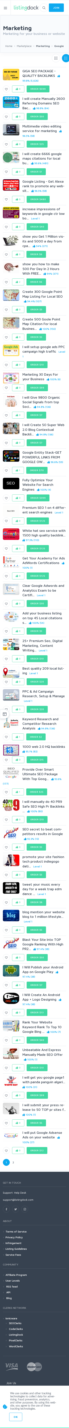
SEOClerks (15, 1323)
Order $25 (37, 144)
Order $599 (38, 88)
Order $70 (37, 470)
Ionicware (11, 1318)
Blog (9, 1298)
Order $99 (37, 387)
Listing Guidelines (16, 1248)
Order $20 (37, 681)
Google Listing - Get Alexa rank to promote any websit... (43, 186)
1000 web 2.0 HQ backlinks (43, 747)
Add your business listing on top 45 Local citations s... (42, 618)
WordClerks (16, 1346)
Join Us (11, 1383)
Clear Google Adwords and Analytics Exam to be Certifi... (43, 590)
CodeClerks (16, 1328)
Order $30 (37, 603)
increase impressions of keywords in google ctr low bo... (43, 213)
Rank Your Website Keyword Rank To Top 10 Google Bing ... (42, 1027)
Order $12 (37, 1150)
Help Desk (20, 1192)
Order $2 (36, 736)
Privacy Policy (14, 1237)
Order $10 (37, 364)
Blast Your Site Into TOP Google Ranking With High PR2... (42, 944)
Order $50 (37, 116)
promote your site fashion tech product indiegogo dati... (43, 861)
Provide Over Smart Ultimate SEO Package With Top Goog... (40, 774)
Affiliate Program (16, 1274)
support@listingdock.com (18, 1199)
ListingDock (16, 1334)
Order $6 (36, 254)
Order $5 (36, 309)
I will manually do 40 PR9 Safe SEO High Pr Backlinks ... (43, 806)
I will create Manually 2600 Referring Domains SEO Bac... (43, 103)
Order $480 (38, 199)
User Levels (13, 1280)
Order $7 (36, 415)
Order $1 (36, 171)
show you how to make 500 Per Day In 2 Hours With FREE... (40, 268)
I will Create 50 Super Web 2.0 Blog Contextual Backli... (43, 429)
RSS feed (12, 1286)
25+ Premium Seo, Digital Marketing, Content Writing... (42, 645)
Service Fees (13, 1254)
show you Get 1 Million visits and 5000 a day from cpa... (43, 241)
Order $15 (37, 759)
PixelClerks (15, 1340)
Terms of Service (16, 1231)
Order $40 (37, 226)
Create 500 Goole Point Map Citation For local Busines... (41, 324)
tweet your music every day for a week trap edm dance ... (42, 889)
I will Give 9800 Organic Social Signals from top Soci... (41, 402)
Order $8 (36, 902)
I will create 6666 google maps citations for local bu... (42, 158)
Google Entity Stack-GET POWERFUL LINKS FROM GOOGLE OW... (42, 457)
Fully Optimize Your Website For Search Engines (37, 484)
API (8, 1292)
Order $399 (38, 497)
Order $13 (37, 1012)
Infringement (13, 1243)
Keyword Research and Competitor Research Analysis (40, 723)
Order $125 (37, 520)
